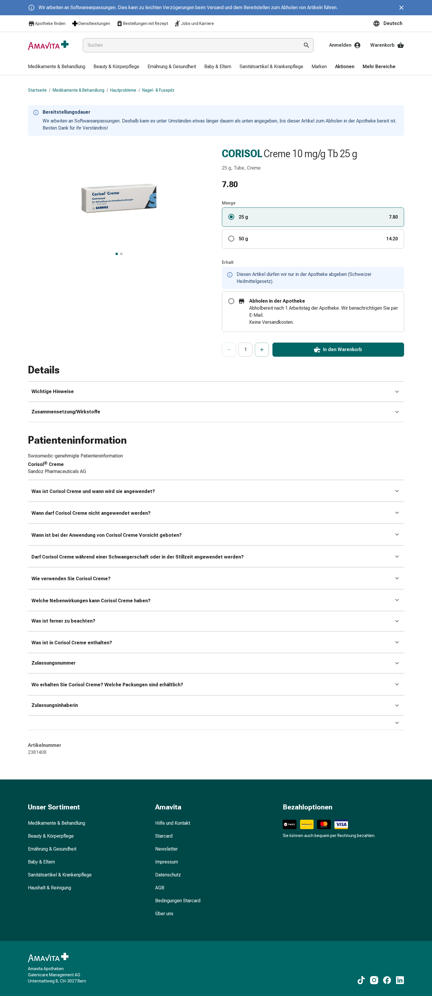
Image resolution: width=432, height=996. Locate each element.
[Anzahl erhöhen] (262, 350)
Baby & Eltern (41, 862)
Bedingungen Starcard (177, 900)
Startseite (37, 90)
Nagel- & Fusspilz (158, 90)
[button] (388, 23)
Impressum (166, 862)
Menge (228, 203)
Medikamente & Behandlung (78, 90)
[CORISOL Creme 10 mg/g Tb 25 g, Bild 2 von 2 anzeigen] (121, 254)
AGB (159, 888)
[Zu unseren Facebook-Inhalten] (387, 980)
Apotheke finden (50, 23)
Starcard (164, 836)
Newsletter (166, 849)
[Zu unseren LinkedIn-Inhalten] (400, 980)
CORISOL (242, 153)
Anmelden (340, 45)
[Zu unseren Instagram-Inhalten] (374, 980)
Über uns (164, 913)
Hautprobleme (123, 90)
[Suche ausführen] (306, 45)
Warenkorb (382, 45)
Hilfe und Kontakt (172, 823)
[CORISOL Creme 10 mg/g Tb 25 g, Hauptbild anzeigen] (116, 254)
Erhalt (228, 262)
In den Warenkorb (342, 349)
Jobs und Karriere (197, 23)
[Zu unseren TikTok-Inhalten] (361, 980)
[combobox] (190, 45)
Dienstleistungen (94, 23)
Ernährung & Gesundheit (52, 849)
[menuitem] (56, 67)
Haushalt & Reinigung (49, 888)
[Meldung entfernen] (401, 8)
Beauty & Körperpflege (51, 836)
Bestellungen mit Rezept (145, 23)
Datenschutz (168, 875)
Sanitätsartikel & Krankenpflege (60, 875)
